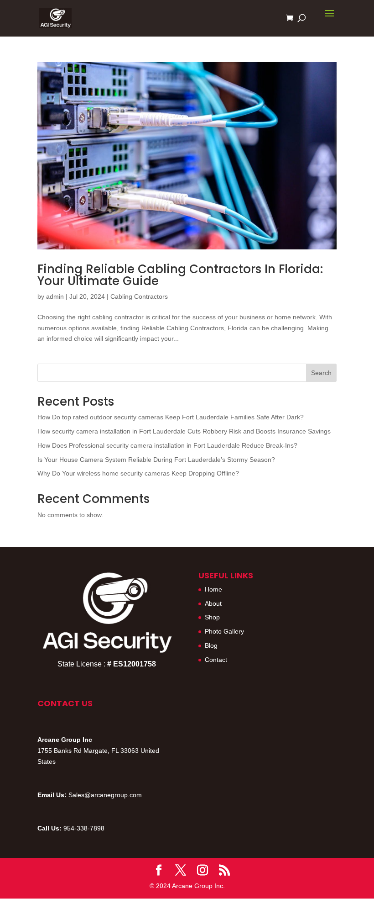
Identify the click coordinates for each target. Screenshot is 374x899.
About (213, 603)
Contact (216, 659)
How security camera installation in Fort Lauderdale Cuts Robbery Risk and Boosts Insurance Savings (184, 431)
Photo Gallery (224, 631)
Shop (212, 617)
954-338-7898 (83, 828)
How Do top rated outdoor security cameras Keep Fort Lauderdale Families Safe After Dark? (170, 417)
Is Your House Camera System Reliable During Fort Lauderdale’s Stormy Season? (156, 459)
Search (321, 372)
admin (55, 296)
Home (213, 589)
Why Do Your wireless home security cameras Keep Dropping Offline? (138, 473)
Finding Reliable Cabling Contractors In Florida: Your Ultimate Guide (180, 275)
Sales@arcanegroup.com (105, 795)
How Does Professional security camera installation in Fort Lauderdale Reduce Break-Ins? (167, 445)
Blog (211, 645)
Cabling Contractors (139, 296)
